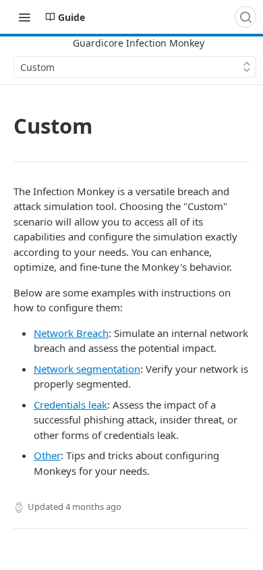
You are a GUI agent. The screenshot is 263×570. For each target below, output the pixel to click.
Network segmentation (87, 368)
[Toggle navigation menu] (24, 17)
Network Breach (71, 333)
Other (47, 455)
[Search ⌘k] (245, 17)
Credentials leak (70, 404)
